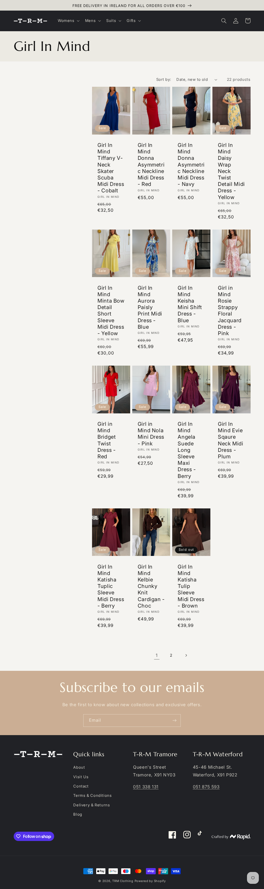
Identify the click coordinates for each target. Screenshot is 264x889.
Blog (77, 814)
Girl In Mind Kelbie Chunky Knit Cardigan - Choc (151, 586)
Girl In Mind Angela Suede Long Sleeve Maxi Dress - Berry (187, 450)
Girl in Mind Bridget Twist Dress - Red (106, 440)
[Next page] (186, 655)
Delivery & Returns (91, 805)
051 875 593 (206, 786)
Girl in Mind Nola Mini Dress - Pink (151, 434)
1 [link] (157, 655)
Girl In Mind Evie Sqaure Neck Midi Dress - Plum (230, 440)
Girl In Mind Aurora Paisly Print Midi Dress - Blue (150, 307)
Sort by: (163, 79)
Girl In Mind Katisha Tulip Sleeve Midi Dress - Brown (191, 586)
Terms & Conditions (92, 795)
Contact (80, 786)
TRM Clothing (122, 881)
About (79, 767)
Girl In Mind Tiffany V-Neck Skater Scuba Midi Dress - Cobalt (110, 168)
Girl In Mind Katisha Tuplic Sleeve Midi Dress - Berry (110, 586)
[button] (68, 20)
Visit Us (80, 777)
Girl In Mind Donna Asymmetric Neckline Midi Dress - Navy (191, 164)
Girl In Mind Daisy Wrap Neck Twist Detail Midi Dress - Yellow (231, 171)
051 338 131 (146, 786)
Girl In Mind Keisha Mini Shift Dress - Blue (190, 304)
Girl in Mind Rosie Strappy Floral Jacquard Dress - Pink (230, 310)
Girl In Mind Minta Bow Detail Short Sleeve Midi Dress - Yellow (111, 310)
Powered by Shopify (150, 881)
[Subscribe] (174, 720)
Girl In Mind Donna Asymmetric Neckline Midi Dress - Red (151, 164)
